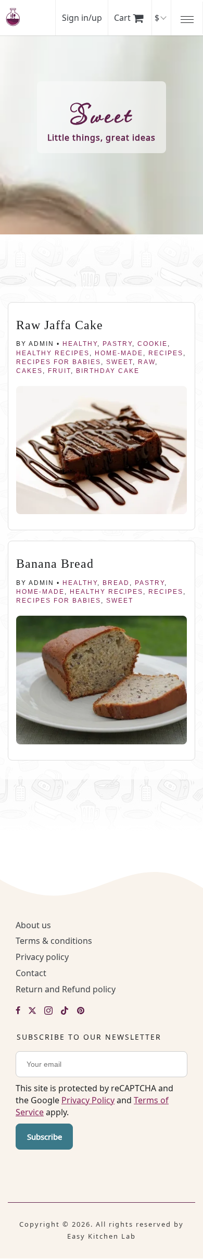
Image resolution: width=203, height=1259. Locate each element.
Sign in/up (82, 17)
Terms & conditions (54, 940)
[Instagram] (48, 1011)
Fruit (59, 371)
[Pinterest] (81, 1011)
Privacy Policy (88, 1100)
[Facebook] (18, 1011)
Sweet (119, 362)
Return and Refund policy (66, 989)
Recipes (165, 353)
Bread (116, 583)
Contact (31, 973)
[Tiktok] (64, 1011)
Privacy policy (42, 957)
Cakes (29, 371)
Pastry (117, 343)
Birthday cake (107, 371)
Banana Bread (55, 563)
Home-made (119, 353)
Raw (146, 362)
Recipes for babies (58, 362)
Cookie (152, 343)
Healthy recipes (53, 353)
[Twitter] (32, 1011)
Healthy (79, 343)
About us (33, 925)
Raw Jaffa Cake (59, 325)
